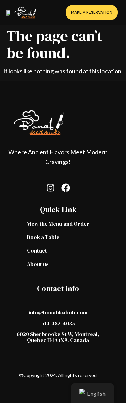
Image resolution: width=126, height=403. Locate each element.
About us (38, 264)
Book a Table (43, 237)
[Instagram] (50, 187)
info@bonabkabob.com (58, 312)
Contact (37, 250)
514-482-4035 (58, 323)
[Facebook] (65, 187)
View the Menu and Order (58, 223)
